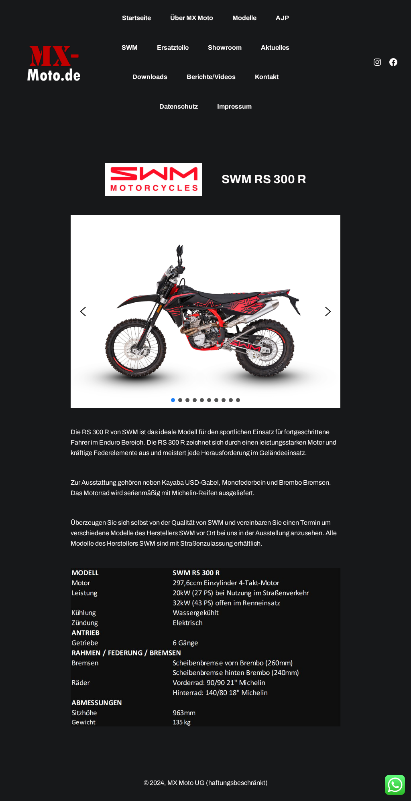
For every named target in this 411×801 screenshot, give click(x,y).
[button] (83, 311)
